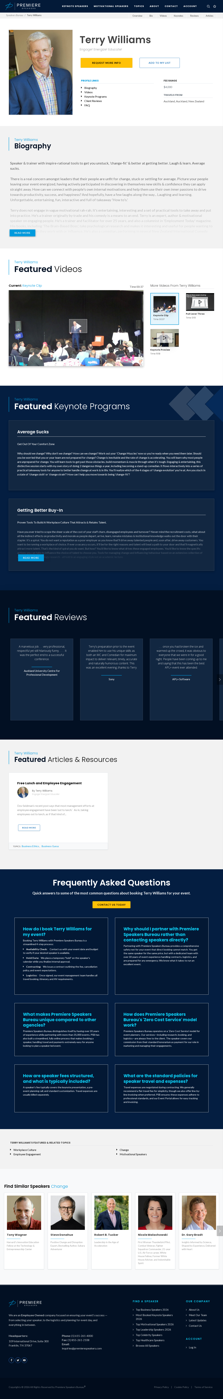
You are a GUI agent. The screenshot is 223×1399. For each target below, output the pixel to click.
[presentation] (220, 679)
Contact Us (195, 1325)
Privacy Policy (161, 1387)
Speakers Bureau (14, 15)
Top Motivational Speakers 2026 (155, 1324)
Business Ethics (30, 846)
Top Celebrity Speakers (149, 1334)
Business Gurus (50, 846)
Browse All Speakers (147, 1345)
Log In (192, 1347)
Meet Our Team (198, 1315)
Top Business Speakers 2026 (152, 1309)
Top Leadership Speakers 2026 (153, 1329)
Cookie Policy (181, 1387)
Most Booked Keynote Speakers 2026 (154, 1317)
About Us (194, 1309)
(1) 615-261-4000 (82, 1335)
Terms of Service (203, 1387)
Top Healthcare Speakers (150, 1340)
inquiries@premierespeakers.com (82, 1348)
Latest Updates (197, 1320)
